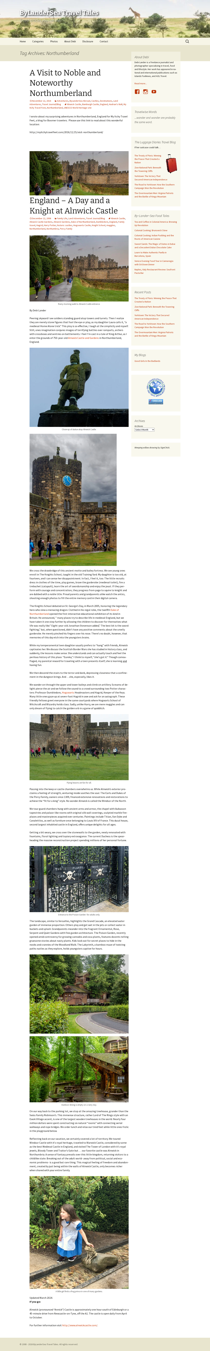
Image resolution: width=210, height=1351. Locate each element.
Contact (104, 41)
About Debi (70, 41)
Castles (95, 100)
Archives (139, 426)
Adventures (62, 100)
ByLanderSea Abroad (80, 100)
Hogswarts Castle (82, 225)
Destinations (106, 100)
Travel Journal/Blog (51, 104)
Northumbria (53, 228)
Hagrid (39, 225)
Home (23, 41)
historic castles (64, 225)
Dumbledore (102, 221)
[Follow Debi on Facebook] (138, 93)
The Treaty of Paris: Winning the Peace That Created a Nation (148, 159)
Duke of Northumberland (83, 221)
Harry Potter (50, 225)
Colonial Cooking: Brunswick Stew (151, 230)
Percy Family (66, 228)
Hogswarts (68, 692)
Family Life (62, 218)
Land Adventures (76, 218)
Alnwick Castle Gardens (41, 221)
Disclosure (87, 41)
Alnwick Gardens (62, 221)
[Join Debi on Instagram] (147, 93)
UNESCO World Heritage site (78, 107)
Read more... (141, 83)
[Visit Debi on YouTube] (155, 93)
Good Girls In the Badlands (147, 361)
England (104, 104)
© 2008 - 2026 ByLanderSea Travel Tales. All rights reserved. (49, 1344)
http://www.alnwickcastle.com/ (79, 1325)
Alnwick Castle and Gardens (83, 338)
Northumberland (55, 107)
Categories (38, 41)
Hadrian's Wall (115, 104)
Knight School (98, 225)
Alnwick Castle (74, 104)
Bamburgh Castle (90, 104)
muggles (110, 225)
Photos (54, 41)
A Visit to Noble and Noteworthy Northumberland (65, 83)
